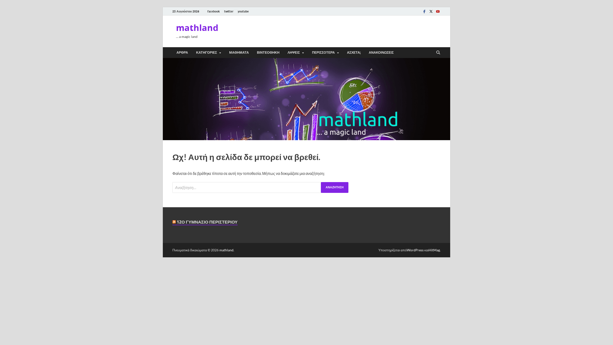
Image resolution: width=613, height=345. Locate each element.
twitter (228, 11)
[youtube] (438, 11)
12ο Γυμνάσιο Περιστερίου (207, 221)
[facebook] (424, 11)
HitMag (434, 250)
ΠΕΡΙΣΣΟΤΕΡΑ (323, 52)
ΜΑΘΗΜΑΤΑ (239, 52)
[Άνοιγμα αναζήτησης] (438, 52)
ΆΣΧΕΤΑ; (354, 52)
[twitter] (431, 11)
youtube (243, 11)
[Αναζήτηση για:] (260, 187)
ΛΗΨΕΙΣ (294, 52)
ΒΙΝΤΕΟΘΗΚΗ (268, 52)
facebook (213, 11)
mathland (197, 28)
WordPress (415, 250)
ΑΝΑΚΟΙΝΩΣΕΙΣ (381, 52)
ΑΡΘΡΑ (182, 52)
